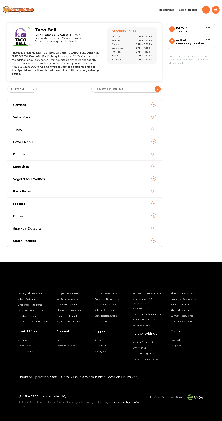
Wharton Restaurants (181, 321)
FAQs (136, 402)
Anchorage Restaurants (30, 305)
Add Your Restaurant (142, 342)
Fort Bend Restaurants (105, 293)
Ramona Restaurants (181, 304)
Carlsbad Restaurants (28, 316)
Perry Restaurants (141, 325)
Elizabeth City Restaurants (69, 310)
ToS (22, 406)
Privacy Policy (122, 402)
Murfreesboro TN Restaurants (146, 293)
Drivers (97, 340)
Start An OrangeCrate (143, 353)
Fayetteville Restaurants (68, 321)
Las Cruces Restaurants (105, 316)
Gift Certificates (25, 351)
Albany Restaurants (28, 299)
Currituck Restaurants (67, 299)
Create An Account (65, 346)
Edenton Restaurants (66, 304)
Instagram (175, 345)
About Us (22, 340)
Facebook (175, 340)
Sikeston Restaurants (180, 310)
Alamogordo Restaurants (30, 293)
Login (59, 340)
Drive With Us (139, 348)
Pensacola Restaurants (143, 319)
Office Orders (24, 346)
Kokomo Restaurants (104, 310)
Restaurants (100, 345)
